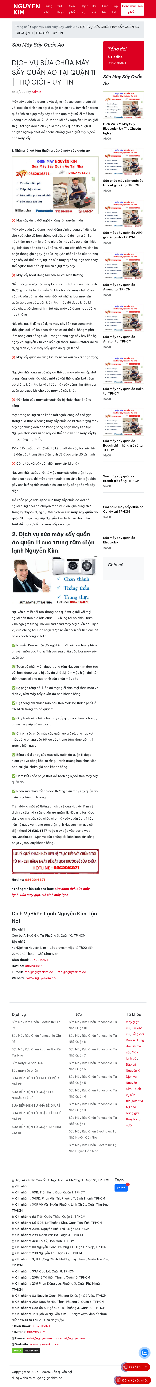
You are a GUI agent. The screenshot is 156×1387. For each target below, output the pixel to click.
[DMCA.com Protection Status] (26, 1350)
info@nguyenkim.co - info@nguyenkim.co (55, 972)
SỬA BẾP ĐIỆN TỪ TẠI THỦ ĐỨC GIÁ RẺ (35, 1081)
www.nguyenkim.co (41, 978)
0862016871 (38, 960)
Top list (115, 9)
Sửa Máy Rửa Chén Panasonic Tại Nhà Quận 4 (93, 1093)
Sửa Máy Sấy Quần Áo (61, 27)
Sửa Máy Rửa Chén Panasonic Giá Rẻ (36, 1039)
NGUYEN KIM (26, 9)
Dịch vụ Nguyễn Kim (131, 1083)
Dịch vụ (85, 9)
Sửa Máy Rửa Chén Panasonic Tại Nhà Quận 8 (93, 1039)
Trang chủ (48, 9)
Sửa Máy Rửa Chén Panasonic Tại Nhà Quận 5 (93, 1080)
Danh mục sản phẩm (132, 9)
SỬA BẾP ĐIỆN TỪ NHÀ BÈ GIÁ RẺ (36, 1105)
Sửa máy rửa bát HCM (28, 1063)
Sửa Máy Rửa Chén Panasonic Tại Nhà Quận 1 (93, 1121)
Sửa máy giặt (30, 895)
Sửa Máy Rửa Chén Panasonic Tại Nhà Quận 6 (93, 1066)
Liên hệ (105, 9)
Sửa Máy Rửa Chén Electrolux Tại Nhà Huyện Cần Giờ (93, 1134)
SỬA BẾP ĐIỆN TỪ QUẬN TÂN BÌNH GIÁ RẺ (37, 1130)
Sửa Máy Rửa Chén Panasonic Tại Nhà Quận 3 (93, 1107)
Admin (36, 92)
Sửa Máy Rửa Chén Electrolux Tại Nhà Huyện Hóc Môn (93, 1148)
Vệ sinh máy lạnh (55, 895)
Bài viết (95, 9)
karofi (122, 1187)
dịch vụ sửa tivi (133, 1095)
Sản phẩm (73, 9)
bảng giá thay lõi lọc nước (134, 1119)
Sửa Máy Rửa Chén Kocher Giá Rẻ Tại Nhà (36, 1052)
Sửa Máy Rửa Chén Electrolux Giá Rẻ (36, 1025)
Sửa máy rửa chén (25, 1070)
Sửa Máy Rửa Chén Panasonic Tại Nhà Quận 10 (93, 1025)
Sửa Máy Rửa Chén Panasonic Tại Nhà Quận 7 (93, 1052)
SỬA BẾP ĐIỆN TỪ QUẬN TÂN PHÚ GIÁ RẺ (36, 1116)
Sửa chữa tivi (65, 889)
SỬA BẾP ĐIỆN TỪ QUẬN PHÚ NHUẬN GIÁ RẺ (33, 1095)
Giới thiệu (60, 9)
